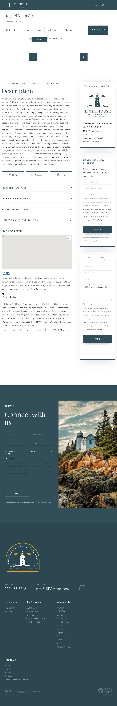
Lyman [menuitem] (59, 629)
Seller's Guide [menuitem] (32, 611)
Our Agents (95, 142)
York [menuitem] (59, 643)
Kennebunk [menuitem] (61, 618)
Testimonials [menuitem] (10, 676)
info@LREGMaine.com (52, 589)
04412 (48, 330)
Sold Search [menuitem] (10, 611)
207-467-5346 (92, 127)
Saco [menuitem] (59, 636)
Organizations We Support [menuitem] (16, 679)
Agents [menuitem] (8, 672)
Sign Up (87, 5)
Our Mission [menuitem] (10, 669)
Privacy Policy (9, 297)
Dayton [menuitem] (60, 615)
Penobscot (29, 330)
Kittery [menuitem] (60, 625)
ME (20, 330)
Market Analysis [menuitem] (33, 622)
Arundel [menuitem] (60, 607)
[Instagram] (83, 588)
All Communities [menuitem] (64, 646)
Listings (13, 330)
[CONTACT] (98, 30)
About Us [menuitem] (9, 665)
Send (97, 339)
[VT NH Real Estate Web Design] (105, 691)
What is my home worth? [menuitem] (37, 618)
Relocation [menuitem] (30, 615)
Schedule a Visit (105, 259)
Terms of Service (97, 354)
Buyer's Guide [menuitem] (32, 607)
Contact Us (86, 142)
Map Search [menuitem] (10, 607)
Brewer (39, 330)
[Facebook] (79, 588)
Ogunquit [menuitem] (61, 632)
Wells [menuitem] (59, 639)
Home (4, 330)
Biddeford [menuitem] (61, 611)
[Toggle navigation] (109, 5)
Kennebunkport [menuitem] (63, 622)
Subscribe (97, 229)
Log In (95, 5)
